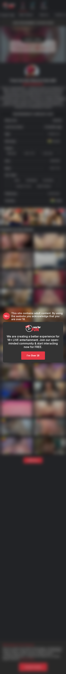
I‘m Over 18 (33, 355)
